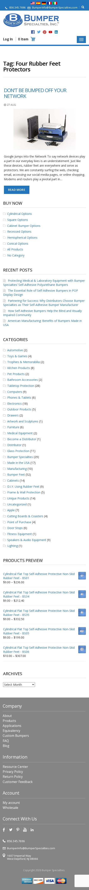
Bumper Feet (16, 474)
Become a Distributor (21, 439)
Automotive (15, 350)
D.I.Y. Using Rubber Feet (23, 486)
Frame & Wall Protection (23, 492)
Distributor (14, 445)
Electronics (14, 403)
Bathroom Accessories (22, 380)
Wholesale (10, 808)
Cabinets (13, 480)
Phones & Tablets (19, 397)
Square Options (17, 220)
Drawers (13, 415)
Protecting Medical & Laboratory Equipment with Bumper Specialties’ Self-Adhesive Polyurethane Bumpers (44, 283)
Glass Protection (18, 451)
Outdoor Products (19, 409)
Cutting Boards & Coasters (25, 516)
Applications (12, 726)
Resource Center (15, 767)
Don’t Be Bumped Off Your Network (35, 93)
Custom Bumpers (16, 736)
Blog (6, 746)
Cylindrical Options (19, 214)
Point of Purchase (19, 522)
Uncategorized (17, 504)
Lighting (12, 546)
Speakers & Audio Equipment (26, 540)
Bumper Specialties (20, 457)
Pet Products (16, 374)
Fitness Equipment (19, 534)
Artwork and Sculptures (22, 421)
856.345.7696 (17, 7)
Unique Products (18, 498)
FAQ (6, 741)
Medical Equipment (20, 433)
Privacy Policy (13, 772)
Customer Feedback (18, 782)
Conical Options (17, 243)
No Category (15, 255)
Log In (8, 39)
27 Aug (11, 105)
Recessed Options (19, 231)
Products (9, 721)
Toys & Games (17, 356)
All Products (15, 249)
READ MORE (16, 190)
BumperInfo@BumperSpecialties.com (54, 7)
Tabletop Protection (20, 386)
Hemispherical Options (22, 237)
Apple (11, 510)
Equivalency (11, 731)
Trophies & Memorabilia (23, 362)
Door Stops (15, 528)
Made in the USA (18, 463)
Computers (14, 392)
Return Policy (13, 777)
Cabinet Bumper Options (23, 226)
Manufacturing (17, 469)
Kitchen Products (18, 368)
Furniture (13, 427)
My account (11, 803)
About (7, 716)
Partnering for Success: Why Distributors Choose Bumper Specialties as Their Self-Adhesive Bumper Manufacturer (44, 303)
